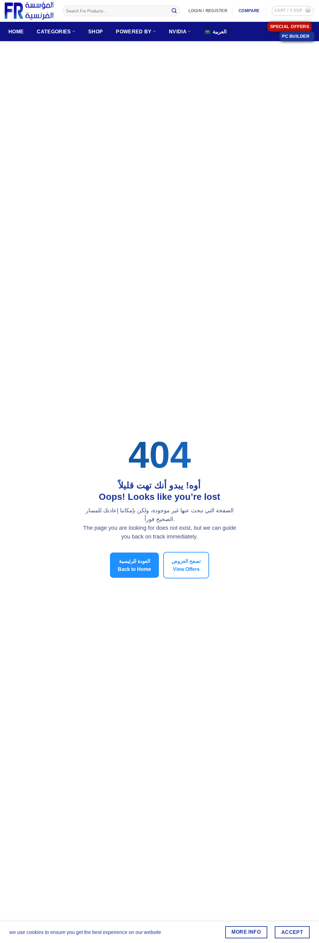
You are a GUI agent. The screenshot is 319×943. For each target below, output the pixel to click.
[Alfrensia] (29, 11)
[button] (293, 11)
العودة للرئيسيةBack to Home (134, 565)
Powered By (133, 31)
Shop (95, 31)
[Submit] (174, 11)
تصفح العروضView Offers (186, 565)
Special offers (289, 26)
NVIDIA (178, 31)
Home (16, 31)
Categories (54, 31)
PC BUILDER (295, 36)
